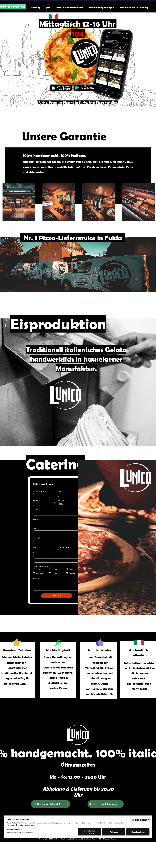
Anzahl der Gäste (64, 547)
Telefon (61, 500)
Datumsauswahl (38, 557)
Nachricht (36, 578)
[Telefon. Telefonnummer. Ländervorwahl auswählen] (61, 504)
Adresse (36, 519)
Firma (59, 491)
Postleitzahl (37, 538)
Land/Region (38, 510)
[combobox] (57, 514)
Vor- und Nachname (40, 491)
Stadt (35, 528)
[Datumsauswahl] (35, 560)
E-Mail (35, 500)
